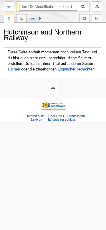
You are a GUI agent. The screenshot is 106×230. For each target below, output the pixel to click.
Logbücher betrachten (76, 69)
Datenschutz (35, 116)
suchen (14, 69)
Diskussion (21, 19)
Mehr (34, 18)
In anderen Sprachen (85, 19)
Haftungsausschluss (61, 119)
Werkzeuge (97, 19)
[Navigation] (9, 6)
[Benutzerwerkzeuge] (97, 6)
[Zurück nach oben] (53, 88)
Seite (9, 19)
